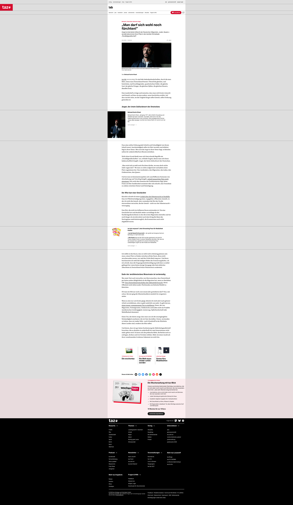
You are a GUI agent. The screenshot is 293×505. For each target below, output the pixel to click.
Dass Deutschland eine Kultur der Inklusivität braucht (144, 283)
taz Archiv (170, 464)
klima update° (113, 461)
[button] (183, 12)
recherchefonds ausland (174, 437)
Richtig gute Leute (133, 439)
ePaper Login (132, 483)
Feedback (131, 478)
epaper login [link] (180, 2)
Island (130, 437)
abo (168, 430)
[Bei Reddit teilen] (157, 374)
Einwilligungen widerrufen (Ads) (156, 497)
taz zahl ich (170, 434)
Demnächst (151, 456)
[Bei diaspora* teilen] (153, 374)
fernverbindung (113, 459)
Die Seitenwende (152, 434)
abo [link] (166, 2)
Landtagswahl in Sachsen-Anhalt (135, 431)
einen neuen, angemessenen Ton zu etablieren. (138, 305)
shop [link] (123, 2)
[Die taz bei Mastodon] (176, 421)
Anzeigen (111, 486)
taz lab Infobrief (132, 464)
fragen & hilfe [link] (128, 2)
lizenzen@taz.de (119, 495)
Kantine (111, 481)
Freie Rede (112, 466)
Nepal (129, 434)
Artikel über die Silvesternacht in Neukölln (155, 196)
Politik (110, 430)
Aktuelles (150, 430)
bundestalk (112, 456)
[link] (111, 12)
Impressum (165, 495)
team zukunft (132, 456)
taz (113, 420)
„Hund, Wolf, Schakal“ (134, 120)
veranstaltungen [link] (117, 2)
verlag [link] (110, 2)
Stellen (150, 437)
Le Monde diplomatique (174, 462)
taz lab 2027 (151, 466)
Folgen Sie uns (170, 420)
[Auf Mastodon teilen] (139, 374)
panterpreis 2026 (172, 442)
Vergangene (151, 464)
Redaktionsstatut (159, 493)
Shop (110, 484)
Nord (110, 444)
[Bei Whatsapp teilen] (150, 374)
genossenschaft (171, 432)
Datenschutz (157, 495)
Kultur (110, 437)
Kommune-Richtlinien (171, 493)
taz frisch (130, 459)
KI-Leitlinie (180, 493)
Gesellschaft (112, 434)
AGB (170, 495)
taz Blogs (169, 457)
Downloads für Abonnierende (136, 486)
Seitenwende (175, 495)
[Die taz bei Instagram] (183, 421)
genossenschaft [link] (172, 2)
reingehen (111, 469)
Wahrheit (111, 447)
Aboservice (131, 481)
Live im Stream (152, 461)
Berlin (110, 442)
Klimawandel (131, 442)
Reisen (111, 479)
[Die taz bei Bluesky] (179, 421)
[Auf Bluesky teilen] (143, 374)
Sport (110, 439)
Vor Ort (150, 459)
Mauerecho (112, 464)
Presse (150, 439)
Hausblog (150, 432)
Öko (110, 432)
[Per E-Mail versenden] (136, 374)
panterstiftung (171, 439)
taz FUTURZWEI (171, 459)
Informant (151, 495)
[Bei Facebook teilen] (146, 374)
